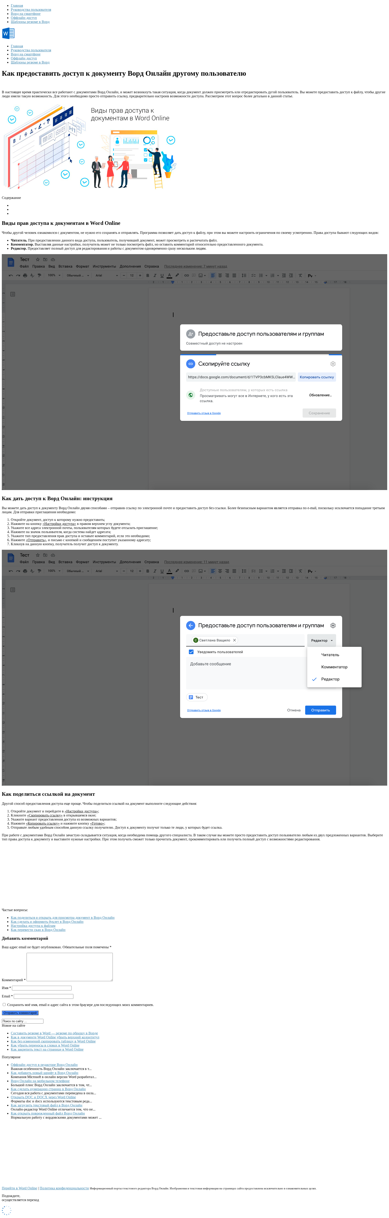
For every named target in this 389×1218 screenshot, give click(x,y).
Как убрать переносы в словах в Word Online (45, 1045)
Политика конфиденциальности (64, 1188)
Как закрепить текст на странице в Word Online (47, 1049)
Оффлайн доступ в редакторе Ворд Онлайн (44, 1065)
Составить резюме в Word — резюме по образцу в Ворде (54, 1033)
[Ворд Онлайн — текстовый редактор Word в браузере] (26, 38)
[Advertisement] (137, 876)
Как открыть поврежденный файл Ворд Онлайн (48, 1113)
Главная (17, 5)
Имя (6, 988)
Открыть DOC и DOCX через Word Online (43, 1097)
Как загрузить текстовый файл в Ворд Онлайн (46, 1105)
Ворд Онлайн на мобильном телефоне (40, 1081)
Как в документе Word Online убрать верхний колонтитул (55, 1037)
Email (7, 996)
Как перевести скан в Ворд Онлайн (38, 930)
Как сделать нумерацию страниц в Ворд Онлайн (48, 1089)
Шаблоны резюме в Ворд (30, 22)
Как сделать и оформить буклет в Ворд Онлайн (47, 922)
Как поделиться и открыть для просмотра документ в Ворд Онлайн (63, 917)
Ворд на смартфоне (26, 14)
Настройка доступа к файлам (33, 926)
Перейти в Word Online (19, 1188)
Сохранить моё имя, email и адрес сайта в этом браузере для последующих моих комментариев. (80, 1005)
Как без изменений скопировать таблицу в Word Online (53, 1041)
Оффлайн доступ (24, 18)
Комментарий (14, 980)
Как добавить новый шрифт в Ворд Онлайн (44, 1073)
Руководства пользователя (31, 9)
